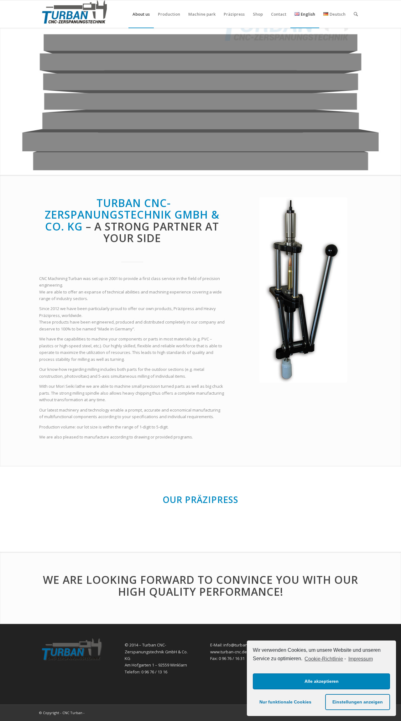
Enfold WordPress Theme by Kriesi (115, 712)
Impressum (360, 658)
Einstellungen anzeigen (357, 701)
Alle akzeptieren (322, 681)
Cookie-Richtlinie (324, 658)
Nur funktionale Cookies (285, 701)
